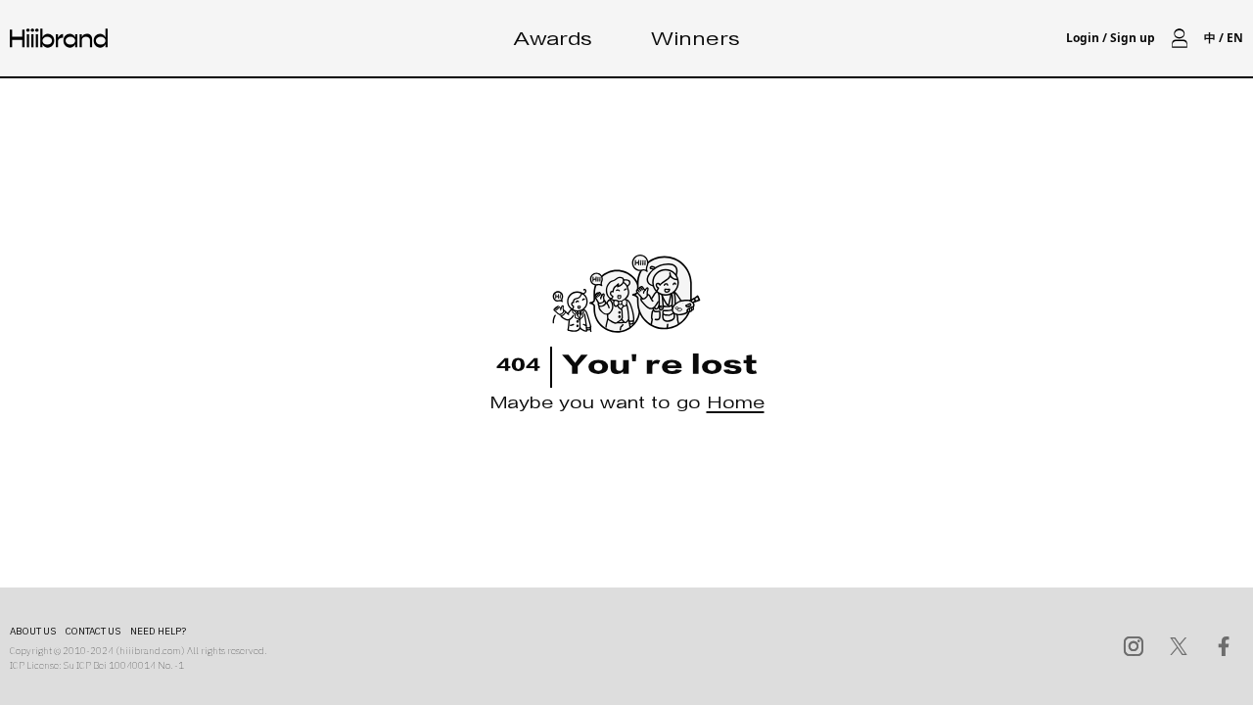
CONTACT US (93, 631)
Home (736, 406)
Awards (553, 41)
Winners (695, 41)
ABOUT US (33, 631)
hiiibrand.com (150, 650)
